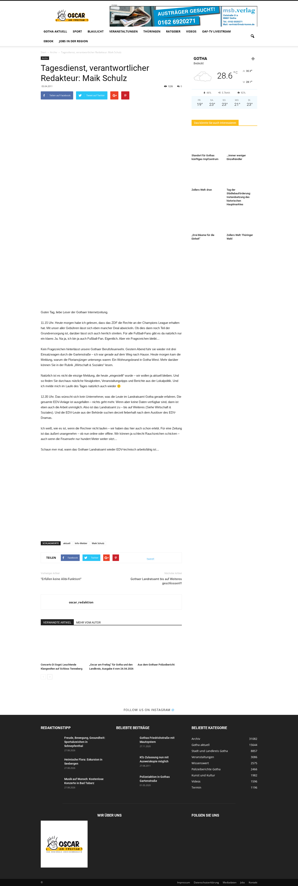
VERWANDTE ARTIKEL (57, 622)
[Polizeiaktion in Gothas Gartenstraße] (126, 782)
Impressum (183, 882)
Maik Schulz (98, 543)
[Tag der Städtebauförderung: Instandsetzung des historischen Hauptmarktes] (242, 176)
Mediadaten (229, 882)
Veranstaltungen (123, 31)
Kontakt (253, 882)
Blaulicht (96, 31)
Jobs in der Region (73, 41)
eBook (48, 41)
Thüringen (151, 31)
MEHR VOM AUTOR (88, 622)
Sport (77, 31)
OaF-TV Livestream (216, 31)
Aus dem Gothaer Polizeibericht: (156, 664)
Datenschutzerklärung (206, 882)
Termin (196, 787)
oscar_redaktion (81, 602)
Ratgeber (173, 31)
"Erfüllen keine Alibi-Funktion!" (61, 579)
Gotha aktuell (55, 31)
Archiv (45, 58)
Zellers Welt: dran (202, 189)
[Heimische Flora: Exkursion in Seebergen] (51, 764)
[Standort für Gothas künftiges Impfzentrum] (207, 141)
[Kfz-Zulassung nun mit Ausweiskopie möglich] (126, 762)
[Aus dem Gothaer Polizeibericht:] (160, 646)
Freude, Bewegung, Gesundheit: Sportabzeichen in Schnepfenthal (84, 742)
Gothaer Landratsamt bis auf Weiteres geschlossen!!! (156, 581)
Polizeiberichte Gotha (206, 769)
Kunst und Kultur (203, 775)
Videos (191, 31)
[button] (252, 36)
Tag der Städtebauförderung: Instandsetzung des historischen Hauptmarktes (239, 197)
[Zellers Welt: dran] (207, 176)
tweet (150, 559)
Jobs (242, 882)
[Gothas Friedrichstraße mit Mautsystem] (126, 743)
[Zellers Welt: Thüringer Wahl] (242, 221)
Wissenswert (200, 763)
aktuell (66, 543)
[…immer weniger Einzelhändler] (242, 141)
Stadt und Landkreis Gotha (210, 751)
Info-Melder (81, 543)
